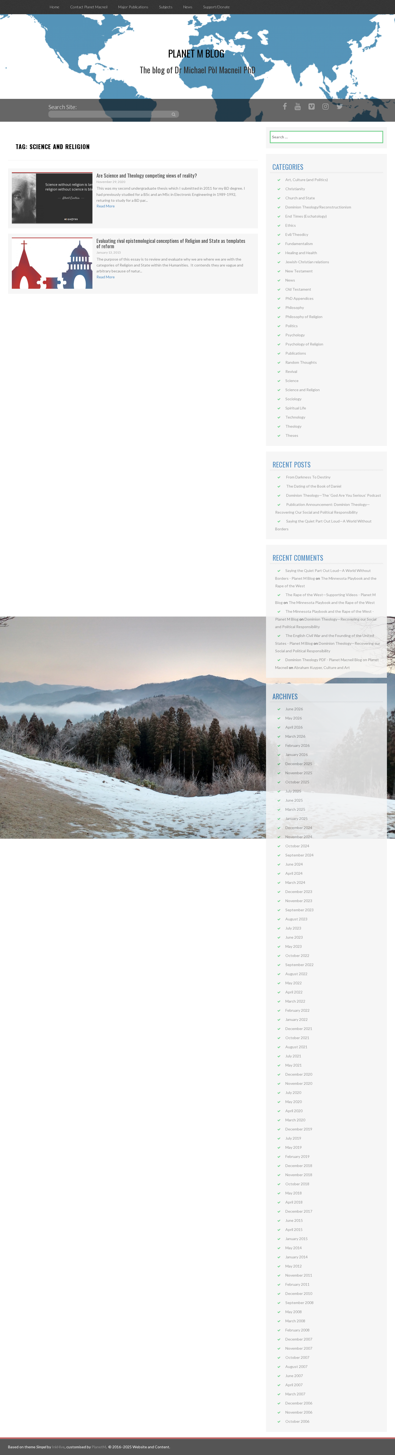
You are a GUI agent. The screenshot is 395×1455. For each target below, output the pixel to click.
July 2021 (293, 1056)
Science (292, 380)
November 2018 (298, 1174)
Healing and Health (301, 252)
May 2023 (293, 946)
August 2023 (296, 919)
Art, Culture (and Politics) (306, 179)
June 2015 (294, 1220)
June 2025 (294, 800)
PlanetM (99, 1447)
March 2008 (295, 1321)
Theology (293, 426)
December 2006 (298, 1403)
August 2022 (296, 973)
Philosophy (294, 307)
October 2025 (297, 782)
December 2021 (298, 1028)
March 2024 (295, 882)
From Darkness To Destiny (308, 477)
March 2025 (295, 809)
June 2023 (294, 937)
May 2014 (293, 1247)
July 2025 (293, 791)
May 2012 (293, 1266)
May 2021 (293, 1065)
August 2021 (296, 1047)
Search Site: (62, 106)
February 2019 (297, 1156)
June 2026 (294, 709)
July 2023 (293, 928)
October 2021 (297, 1037)
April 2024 (294, 873)
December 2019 (298, 1129)
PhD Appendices (299, 298)
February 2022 (297, 1010)
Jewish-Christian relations (307, 262)
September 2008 (299, 1302)
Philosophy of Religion (303, 316)
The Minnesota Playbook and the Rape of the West (332, 602)
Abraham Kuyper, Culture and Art (322, 667)
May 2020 (293, 1101)
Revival (291, 371)
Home (54, 7)
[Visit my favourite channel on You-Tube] (297, 107)
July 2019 (293, 1138)
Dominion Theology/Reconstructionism (318, 207)
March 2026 (295, 736)
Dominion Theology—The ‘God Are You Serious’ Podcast (333, 495)
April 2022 (294, 992)
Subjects (166, 7)
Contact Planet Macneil (88, 7)
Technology (295, 417)
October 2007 (297, 1357)
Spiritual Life (295, 408)
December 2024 (298, 827)
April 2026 (294, 727)
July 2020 (293, 1092)
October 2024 (297, 846)
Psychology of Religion (304, 344)
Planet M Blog (196, 53)
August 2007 (296, 1366)
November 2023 (298, 900)
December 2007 (298, 1339)
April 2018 (294, 1202)
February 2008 (297, 1330)
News (187, 7)
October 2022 (297, 955)
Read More (105, 206)
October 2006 (297, 1421)
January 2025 (296, 818)
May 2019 (293, 1147)
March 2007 (295, 1394)
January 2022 (296, 1019)
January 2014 (296, 1257)
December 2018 (298, 1165)
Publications (295, 353)
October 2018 (297, 1184)
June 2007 (294, 1375)
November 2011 (298, 1275)
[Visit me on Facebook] (284, 107)
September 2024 (299, 855)
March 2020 (295, 1120)
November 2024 (298, 836)
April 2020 (294, 1110)
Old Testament (298, 289)
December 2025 (298, 763)
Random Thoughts (301, 362)
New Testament (299, 271)
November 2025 (298, 772)
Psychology (295, 335)
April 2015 (294, 1229)
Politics (291, 325)
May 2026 (293, 718)
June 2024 (294, 864)
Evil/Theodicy (296, 234)
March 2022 (295, 1001)
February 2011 (297, 1284)
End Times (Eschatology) (306, 216)
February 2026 (297, 745)
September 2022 (299, 964)
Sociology (293, 399)
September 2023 (299, 909)
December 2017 (298, 1211)
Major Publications (133, 7)
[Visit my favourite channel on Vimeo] (311, 107)
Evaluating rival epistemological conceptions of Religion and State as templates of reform (170, 243)
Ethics (290, 225)
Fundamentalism (299, 243)
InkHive (58, 1447)
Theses (291, 435)
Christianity (295, 188)
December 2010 (298, 1293)
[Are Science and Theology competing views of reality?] (52, 198)
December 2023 (298, 891)
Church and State (300, 198)
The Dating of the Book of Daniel (313, 486)
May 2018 (293, 1193)
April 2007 (294, 1384)
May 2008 (293, 1311)
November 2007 (298, 1348)
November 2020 (298, 1083)
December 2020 (298, 1074)
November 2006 (298, 1412)
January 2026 (296, 754)
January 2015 (296, 1238)
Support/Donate (216, 7)
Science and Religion (302, 389)
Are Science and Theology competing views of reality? (146, 175)
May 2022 (293, 983)
